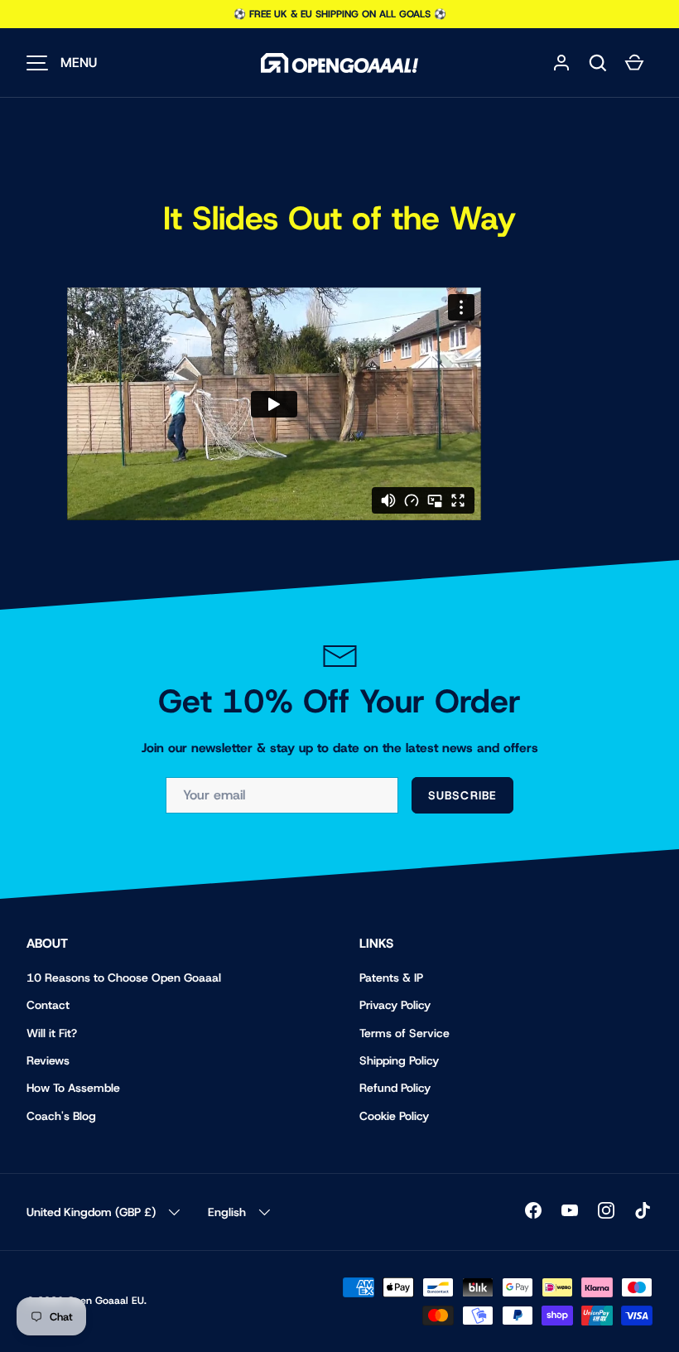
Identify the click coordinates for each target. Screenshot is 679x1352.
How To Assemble (73, 1087)
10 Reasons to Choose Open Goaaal (123, 977)
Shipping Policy (399, 1060)
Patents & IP (391, 977)
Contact (48, 1004)
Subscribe (462, 795)
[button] (598, 63)
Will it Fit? (51, 1033)
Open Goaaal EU (105, 1300)
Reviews (48, 1060)
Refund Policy (395, 1087)
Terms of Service (404, 1033)
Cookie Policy (394, 1115)
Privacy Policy (395, 1004)
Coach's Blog (61, 1115)
